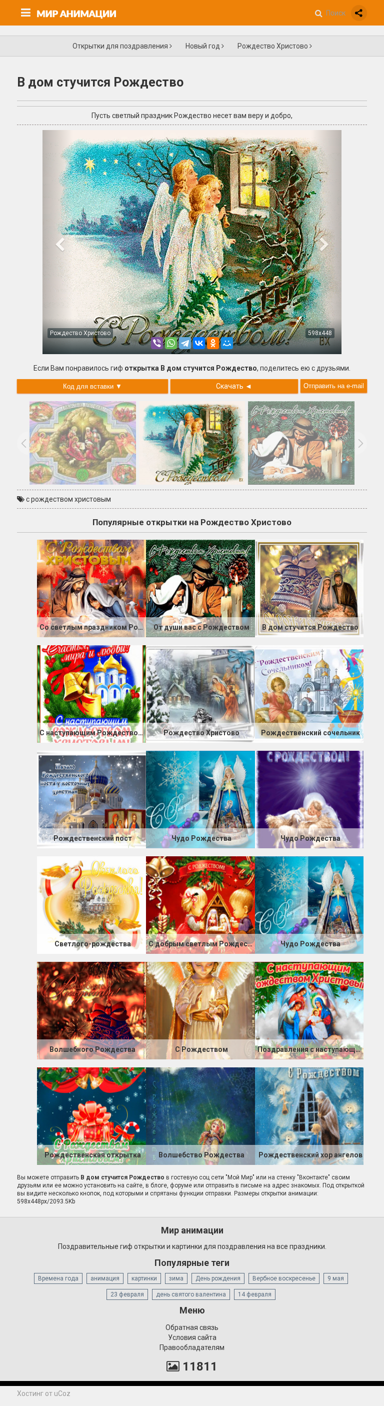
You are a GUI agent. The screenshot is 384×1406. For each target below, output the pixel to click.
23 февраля (127, 1294)
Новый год (204, 46)
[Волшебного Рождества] (91, 1010)
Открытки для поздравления (121, 46)
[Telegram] (185, 343)
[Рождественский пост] (91, 799)
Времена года (58, 1278)
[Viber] (157, 343)
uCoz (62, 1393)
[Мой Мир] (227, 343)
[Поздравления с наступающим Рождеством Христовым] (309, 1010)
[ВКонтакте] (199, 343)
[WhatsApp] (171, 343)
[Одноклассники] (213, 343)
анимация (105, 1278)
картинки (144, 1278)
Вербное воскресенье (284, 1278)
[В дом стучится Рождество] (309, 588)
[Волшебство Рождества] (200, 1115)
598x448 (320, 333)
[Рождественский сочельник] (309, 693)
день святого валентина (191, 1294)
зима (176, 1278)
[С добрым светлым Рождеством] (200, 904)
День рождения (218, 1278)
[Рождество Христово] (200, 693)
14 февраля (255, 1294)
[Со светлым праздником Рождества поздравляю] (91, 588)
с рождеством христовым (68, 499)
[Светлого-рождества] (91, 904)
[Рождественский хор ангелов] (309, 1115)
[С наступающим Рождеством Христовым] (91, 693)
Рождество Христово (274, 46)
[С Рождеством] (200, 1010)
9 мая (336, 1278)
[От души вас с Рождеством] (200, 588)
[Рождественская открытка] (91, 1115)
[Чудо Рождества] (200, 799)
